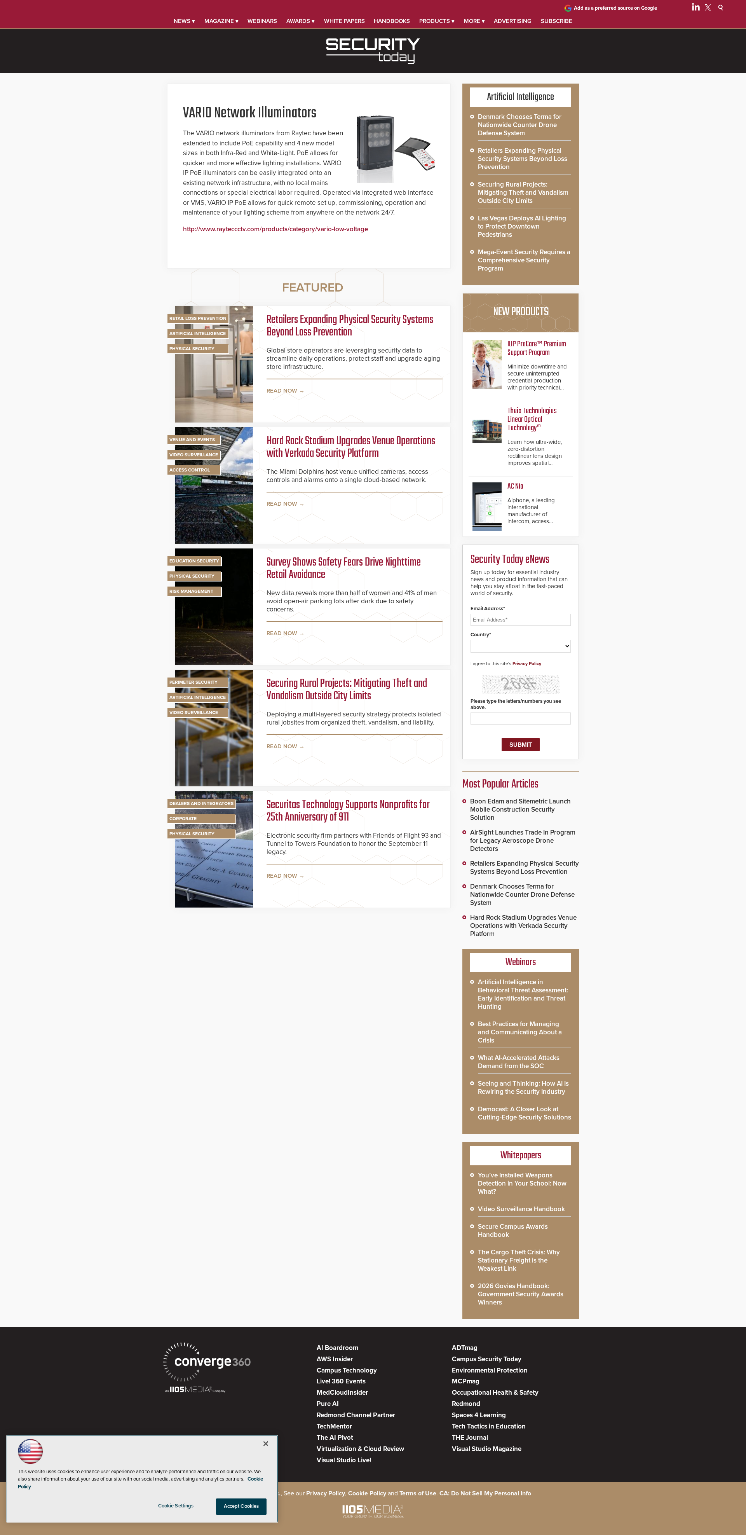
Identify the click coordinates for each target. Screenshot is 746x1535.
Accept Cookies (241, 1506)
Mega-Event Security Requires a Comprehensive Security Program (524, 260)
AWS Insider (335, 1359)
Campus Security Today (486, 1359)
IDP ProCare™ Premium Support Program (536, 348)
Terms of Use (417, 1493)
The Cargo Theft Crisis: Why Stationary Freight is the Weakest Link (519, 1260)
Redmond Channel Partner (356, 1415)
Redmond (466, 1404)
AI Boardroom (337, 1348)
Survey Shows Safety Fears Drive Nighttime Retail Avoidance (344, 568)
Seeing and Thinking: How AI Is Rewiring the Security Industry (523, 1087)
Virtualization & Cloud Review (360, 1449)
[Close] (265, 1443)
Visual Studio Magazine (486, 1449)
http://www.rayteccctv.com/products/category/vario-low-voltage (275, 229)
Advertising (513, 20)
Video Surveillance (193, 455)
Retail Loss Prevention (198, 318)
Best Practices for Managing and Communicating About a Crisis (520, 1032)
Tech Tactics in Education (489, 1426)
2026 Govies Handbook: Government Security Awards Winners (520, 1294)
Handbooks (392, 20)
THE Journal (470, 1438)
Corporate (183, 818)
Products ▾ (437, 20)
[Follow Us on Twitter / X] (708, 8)
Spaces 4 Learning (479, 1415)
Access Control (189, 470)
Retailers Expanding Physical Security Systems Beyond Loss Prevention (350, 326)
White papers (344, 20)
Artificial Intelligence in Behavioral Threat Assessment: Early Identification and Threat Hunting (523, 994)
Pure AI (328, 1404)
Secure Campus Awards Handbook (513, 1230)
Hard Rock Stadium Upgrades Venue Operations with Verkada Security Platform (351, 447)
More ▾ (474, 20)
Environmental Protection (490, 1370)
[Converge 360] (207, 1363)
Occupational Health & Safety (495, 1392)
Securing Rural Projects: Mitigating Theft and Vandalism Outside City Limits (347, 690)
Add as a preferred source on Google (615, 8)
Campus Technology (347, 1370)
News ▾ (184, 20)
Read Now (282, 390)
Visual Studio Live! (344, 1460)
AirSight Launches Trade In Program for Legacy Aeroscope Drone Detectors (522, 840)
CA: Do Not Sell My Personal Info (485, 1493)
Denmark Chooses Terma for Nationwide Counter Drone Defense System (519, 125)
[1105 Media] (195, 1390)
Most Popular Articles (500, 784)
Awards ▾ (300, 20)
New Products (520, 312)
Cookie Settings (176, 1506)
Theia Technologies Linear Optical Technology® (532, 419)
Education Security (194, 561)
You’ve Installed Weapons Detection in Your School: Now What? (522, 1183)
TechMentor (334, 1426)
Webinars (262, 20)
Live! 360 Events (341, 1381)
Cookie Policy (367, 1493)
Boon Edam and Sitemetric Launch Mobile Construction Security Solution (520, 809)
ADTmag (465, 1348)
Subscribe (556, 20)
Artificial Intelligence (197, 333)
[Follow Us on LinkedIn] (696, 8)
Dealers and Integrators (201, 803)
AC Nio (515, 486)
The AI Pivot (335, 1438)
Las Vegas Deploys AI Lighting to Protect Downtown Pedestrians (522, 226)
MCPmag (465, 1381)
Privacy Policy (526, 663)
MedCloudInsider (342, 1392)
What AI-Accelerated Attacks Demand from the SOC (519, 1062)
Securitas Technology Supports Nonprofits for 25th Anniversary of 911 (348, 811)
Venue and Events (192, 439)
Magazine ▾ (221, 20)
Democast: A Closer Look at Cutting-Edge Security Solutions (524, 1113)
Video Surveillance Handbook (521, 1209)
